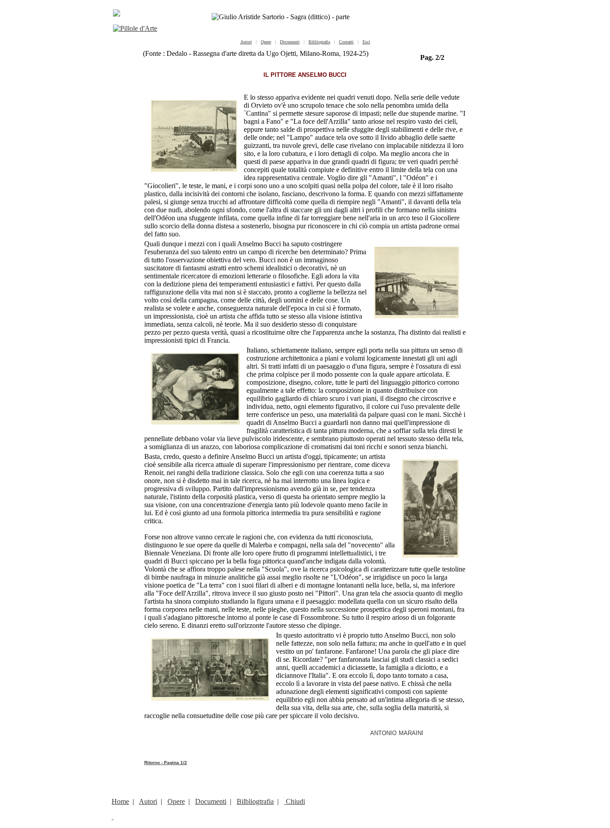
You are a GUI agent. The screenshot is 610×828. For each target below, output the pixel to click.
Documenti (210, 801)
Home (120, 801)
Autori (148, 801)
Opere (176, 801)
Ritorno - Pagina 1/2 (165, 762)
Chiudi (294, 801)
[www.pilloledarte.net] (135, 28)
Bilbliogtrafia (255, 801)
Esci (366, 41)
